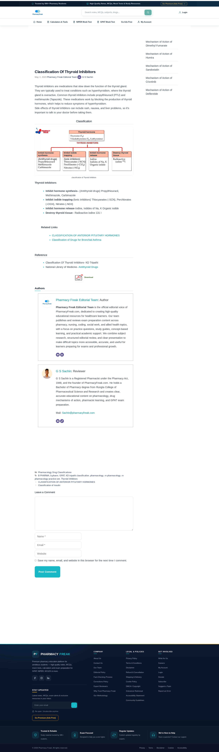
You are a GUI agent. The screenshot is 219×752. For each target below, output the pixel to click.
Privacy (142, 748)
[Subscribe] (74, 705)
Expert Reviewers (101, 686)
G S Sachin (87, 77)
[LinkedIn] (79, 77)
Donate (161, 677)
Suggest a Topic (164, 686)
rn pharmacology (112, 475)
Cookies (171, 748)
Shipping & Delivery (134, 677)
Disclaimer (130, 668)
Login (160, 672)
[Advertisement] (84, 51)
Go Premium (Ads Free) (172, 4)
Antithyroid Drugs (88, 267)
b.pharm (54, 475)
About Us (97, 658)
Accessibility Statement (135, 696)
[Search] (148, 12)
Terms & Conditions (134, 663)
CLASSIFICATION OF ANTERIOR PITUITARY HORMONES (86, 235)
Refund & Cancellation (135, 672)
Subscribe (162, 682)
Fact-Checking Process (103, 677)
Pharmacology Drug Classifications (54, 472)
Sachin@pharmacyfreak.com (78, 412)
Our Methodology (101, 696)
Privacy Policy (131, 658)
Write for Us (163, 658)
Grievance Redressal (134, 691)
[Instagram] (41, 678)
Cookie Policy (131, 682)
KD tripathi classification (77, 475)
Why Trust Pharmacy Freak (105, 691)
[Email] (58, 355)
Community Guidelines (135, 700)
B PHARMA (43, 475)
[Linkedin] (48, 678)
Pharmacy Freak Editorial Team (62, 77)
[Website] (62, 421)
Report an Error (164, 691)
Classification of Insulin (49, 485)
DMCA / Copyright (133, 686)
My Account (163, 668)
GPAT (62, 475)
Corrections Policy (101, 682)
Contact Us (98, 663)
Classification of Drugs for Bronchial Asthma (76, 239)
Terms (151, 748)
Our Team (98, 668)
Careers (161, 663)
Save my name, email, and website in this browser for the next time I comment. (82, 560)
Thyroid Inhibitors (69, 479)
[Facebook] (35, 678)
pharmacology (96, 475)
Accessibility (182, 748)
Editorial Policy (99, 672)
